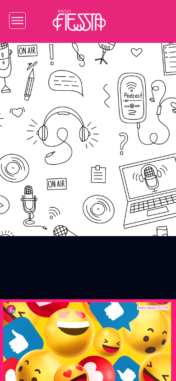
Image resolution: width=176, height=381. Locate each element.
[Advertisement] (88, 133)
